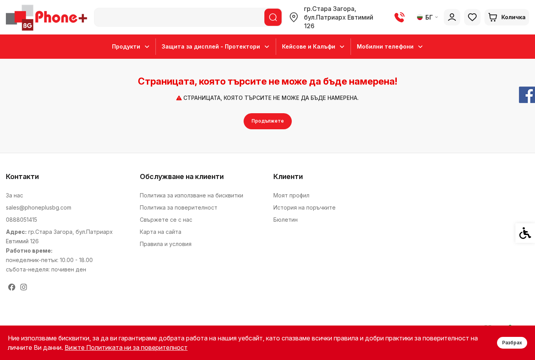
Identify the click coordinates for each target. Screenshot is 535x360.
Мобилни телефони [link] (385, 46)
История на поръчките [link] (304, 207)
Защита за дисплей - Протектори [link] (211, 46)
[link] (48, 17)
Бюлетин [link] (285, 219)
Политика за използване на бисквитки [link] (191, 195)
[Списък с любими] (472, 17)
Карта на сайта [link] (160, 231)
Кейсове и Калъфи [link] (308, 46)
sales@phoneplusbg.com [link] (38, 207)
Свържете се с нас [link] (166, 219)
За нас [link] (14, 195)
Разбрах (512, 343)
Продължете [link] (267, 121)
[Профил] (452, 17)
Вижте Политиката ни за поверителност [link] (126, 347)
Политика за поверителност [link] (178, 207)
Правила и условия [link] (166, 244)
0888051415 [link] (21, 219)
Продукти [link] (126, 46)
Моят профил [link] (291, 195)
